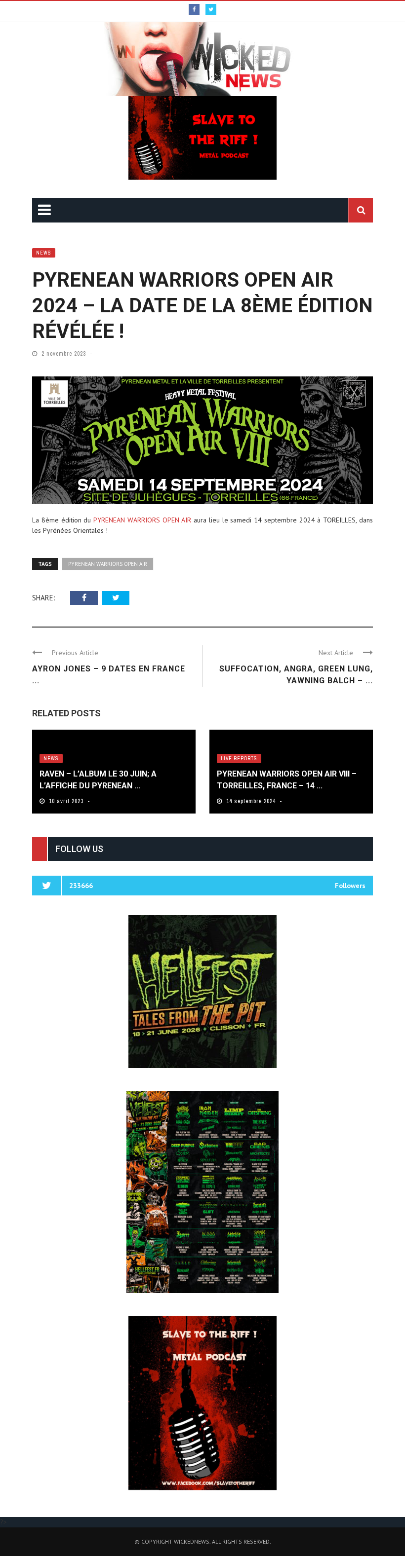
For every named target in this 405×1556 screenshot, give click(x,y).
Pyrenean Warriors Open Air (107, 563)
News (43, 253)
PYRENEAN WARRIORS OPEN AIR (142, 520)
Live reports (239, 758)
